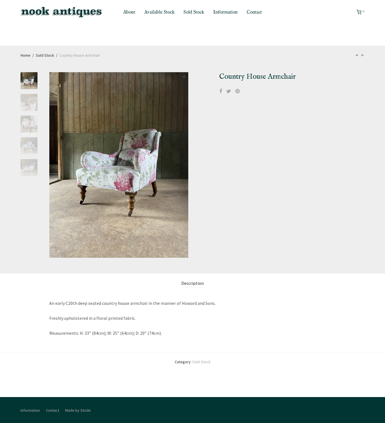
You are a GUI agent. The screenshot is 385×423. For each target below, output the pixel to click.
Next (185, 165)
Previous (53, 165)
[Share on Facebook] (220, 91)
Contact (254, 12)
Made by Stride (78, 410)
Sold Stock (193, 12)
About (129, 12)
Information (225, 12)
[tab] (192, 283)
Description (192, 283)
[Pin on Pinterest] (237, 91)
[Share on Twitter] (228, 91)
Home (25, 55)
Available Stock (159, 12)
